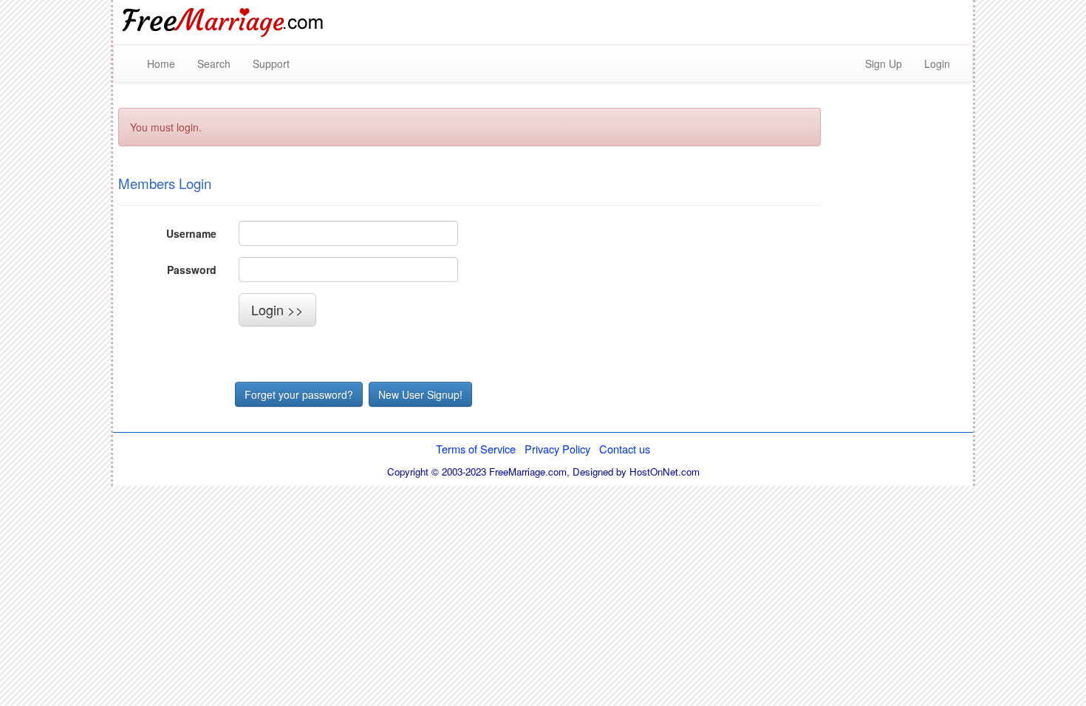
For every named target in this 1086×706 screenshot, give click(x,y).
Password (191, 269)
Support (271, 63)
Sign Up (883, 63)
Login (937, 63)
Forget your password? (299, 394)
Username (191, 233)
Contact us (624, 448)
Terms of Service (476, 448)
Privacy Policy (557, 448)
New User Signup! (420, 394)
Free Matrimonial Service (224, 22)
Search (213, 63)
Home (161, 63)
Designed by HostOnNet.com (636, 472)
